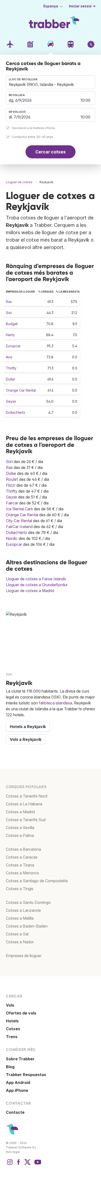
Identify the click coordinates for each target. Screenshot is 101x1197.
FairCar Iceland (19, 526)
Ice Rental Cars (19, 508)
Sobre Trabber (20, 1058)
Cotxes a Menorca (22, 872)
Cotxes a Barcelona (23, 849)
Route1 (12, 479)
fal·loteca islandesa (55, 702)
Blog (10, 1066)
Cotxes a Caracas (22, 857)
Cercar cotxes (50, 151)
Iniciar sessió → (82, 6)
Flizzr (10, 485)
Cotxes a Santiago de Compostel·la (37, 880)
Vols (10, 1005)
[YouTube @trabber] (37, 1164)
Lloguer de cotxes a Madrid (30, 590)
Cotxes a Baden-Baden (27, 926)
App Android (18, 1082)
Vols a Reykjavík (25, 739)
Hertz (10, 335)
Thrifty (11, 368)
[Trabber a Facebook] (19, 1164)
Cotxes (13, 1028)
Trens (11, 1036)
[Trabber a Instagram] (10, 1164)
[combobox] (50, 82)
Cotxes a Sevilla (20, 827)
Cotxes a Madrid (20, 811)
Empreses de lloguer (23, 955)
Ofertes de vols (21, 1013)
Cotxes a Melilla (20, 918)
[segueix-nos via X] (27, 1164)
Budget (12, 324)
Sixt (9, 313)
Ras (9, 301)
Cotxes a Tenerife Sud (26, 819)
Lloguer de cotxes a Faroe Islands (36, 578)
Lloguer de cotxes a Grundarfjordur (37, 584)
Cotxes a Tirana (20, 865)
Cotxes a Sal (17, 933)
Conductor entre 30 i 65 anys (32, 137)
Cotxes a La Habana (24, 803)
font (9, 674)
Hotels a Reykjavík (28, 726)
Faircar (12, 502)
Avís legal (13, 1152)
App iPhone (17, 1090)
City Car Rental (19, 520)
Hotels (12, 1020)
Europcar (13, 346)
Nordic (12, 538)
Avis (9, 357)
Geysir (11, 401)
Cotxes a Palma (20, 835)
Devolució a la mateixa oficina (33, 128)
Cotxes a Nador (20, 941)
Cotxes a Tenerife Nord (26, 796)
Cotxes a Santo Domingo (28, 902)
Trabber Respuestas (26, 1074)
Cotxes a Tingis (19, 888)
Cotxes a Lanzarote (23, 910)
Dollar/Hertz (15, 412)
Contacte (15, 1112)
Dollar (10, 379)
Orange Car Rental (21, 390)
